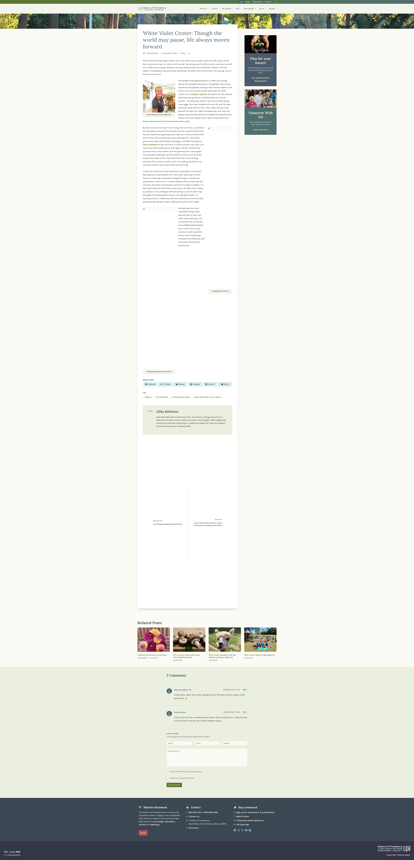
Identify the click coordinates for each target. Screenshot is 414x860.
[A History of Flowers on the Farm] (153, 639)
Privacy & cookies (403, 855)
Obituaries (268, 2)
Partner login (391, 855)
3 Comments (153, 658)
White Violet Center (193, 225)
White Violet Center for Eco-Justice (207, 397)
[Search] (276, 2)
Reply (244, 689)
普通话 (18, 852)
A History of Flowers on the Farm (152, 655)
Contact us (194, 816)
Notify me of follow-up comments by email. (186, 772)
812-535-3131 (195, 812)
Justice (214, 9)
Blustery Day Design (14, 855)
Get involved (249, 9)
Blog (242, 2)
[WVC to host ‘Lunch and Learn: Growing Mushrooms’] (189, 639)
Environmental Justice (181, 397)
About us (203, 9)
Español (12, 852)
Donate (271, 9)
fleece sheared (150, 144)
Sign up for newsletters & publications (255, 812)
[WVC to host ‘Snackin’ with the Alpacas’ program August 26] (225, 639)
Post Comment (174, 785)
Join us (261, 9)
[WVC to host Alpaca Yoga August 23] (260, 639)
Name (171, 743)
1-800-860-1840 (210, 812)
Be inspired (226, 9)
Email (198, 743)
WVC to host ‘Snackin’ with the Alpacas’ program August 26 (222, 656)
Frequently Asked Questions (250, 820)
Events (248, 2)
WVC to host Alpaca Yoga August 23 (259, 655)
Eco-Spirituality (161, 397)
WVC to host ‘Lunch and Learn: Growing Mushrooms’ (186, 656)
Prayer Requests (258, 2)
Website (226, 743)
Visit (237, 9)
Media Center (242, 816)
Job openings (242, 824)
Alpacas (148, 397)
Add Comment (174, 751)
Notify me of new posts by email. (182, 778)
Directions (194, 828)
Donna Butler (180, 712)
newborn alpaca (198, 94)
